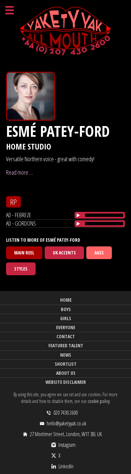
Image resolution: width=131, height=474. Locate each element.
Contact (65, 336)
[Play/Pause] (78, 215)
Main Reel (24, 252)
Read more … (19, 172)
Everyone (65, 327)
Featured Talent (65, 345)
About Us (66, 373)
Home (66, 300)
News (65, 355)
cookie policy (99, 401)
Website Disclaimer (65, 382)
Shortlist (66, 364)
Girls (65, 318)
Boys (66, 309)
